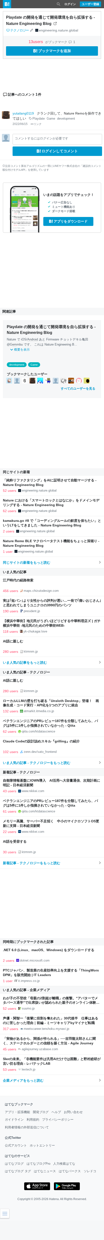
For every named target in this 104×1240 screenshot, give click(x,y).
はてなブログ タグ (18, 1171)
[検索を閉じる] (58, 4)
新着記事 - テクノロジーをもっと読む (31, 863)
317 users (10, 1029)
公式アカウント (16, 1145)
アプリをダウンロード (71, 221)
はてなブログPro (38, 1163)
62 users (9, 511)
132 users (10, 711)
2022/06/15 (20, 124)
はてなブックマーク (19, 1104)
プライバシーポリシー (58, 1119)
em (14, 344)
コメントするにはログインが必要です (41, 138)
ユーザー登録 (90, 4)
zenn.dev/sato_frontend (40, 752)
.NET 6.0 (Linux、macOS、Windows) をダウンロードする (48, 950)
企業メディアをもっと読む (23, 1080)
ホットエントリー (42, 1145)
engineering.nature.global (58, 30)
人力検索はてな (64, 1163)
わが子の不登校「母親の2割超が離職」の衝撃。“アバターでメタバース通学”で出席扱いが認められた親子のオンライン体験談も (51, 1002)
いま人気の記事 (15, 572)
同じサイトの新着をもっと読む (26, 562)
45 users (9, 1049)
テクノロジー (19, 30)
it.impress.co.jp (29, 981)
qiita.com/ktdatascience (38, 731)
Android (32, 339)
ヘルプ (56, 1112)
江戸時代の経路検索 (18, 580)
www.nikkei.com (33, 791)
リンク (38, 124)
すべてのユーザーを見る (78, 388)
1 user (8, 552)
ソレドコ (90, 1171)
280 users (10, 652)
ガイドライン (14, 1119)
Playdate (38, 118)
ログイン (70, 4)
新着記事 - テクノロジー (21, 772)
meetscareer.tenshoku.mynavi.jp (46, 1029)
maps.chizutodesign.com (41, 591)
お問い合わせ (73, 1112)
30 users (9, 852)
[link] (9, 381)
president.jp (32, 611)
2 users (8, 531)
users (36, 41)
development (66, 118)
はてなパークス (70, 1171)
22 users (9, 832)
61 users (9, 811)
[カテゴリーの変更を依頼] (31, 30)
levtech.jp (28, 1069)
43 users (9, 791)
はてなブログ (14, 1163)
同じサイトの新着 (16, 472)
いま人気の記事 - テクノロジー (26, 672)
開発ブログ (41, 1112)
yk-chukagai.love (35, 631)
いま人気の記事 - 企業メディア (26, 990)
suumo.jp (28, 1008)
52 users (9, 491)
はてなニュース (45, 1171)
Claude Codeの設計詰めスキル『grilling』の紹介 (41, 741)
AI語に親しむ (13, 641)
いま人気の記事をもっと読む (25, 662)
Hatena (54, 1199)
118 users (10, 631)
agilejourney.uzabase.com (40, 1049)
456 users (10, 591)
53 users (9, 1069)
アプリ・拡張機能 (17, 1112)
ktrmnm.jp (31, 651)
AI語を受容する (15, 841)
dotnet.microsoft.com (35, 960)
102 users (10, 752)
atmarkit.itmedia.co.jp (39, 711)
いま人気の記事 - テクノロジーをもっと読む (36, 763)
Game (51, 118)
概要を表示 (22, 349)
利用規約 (33, 1119)
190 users (10, 611)
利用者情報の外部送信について (27, 1127)
